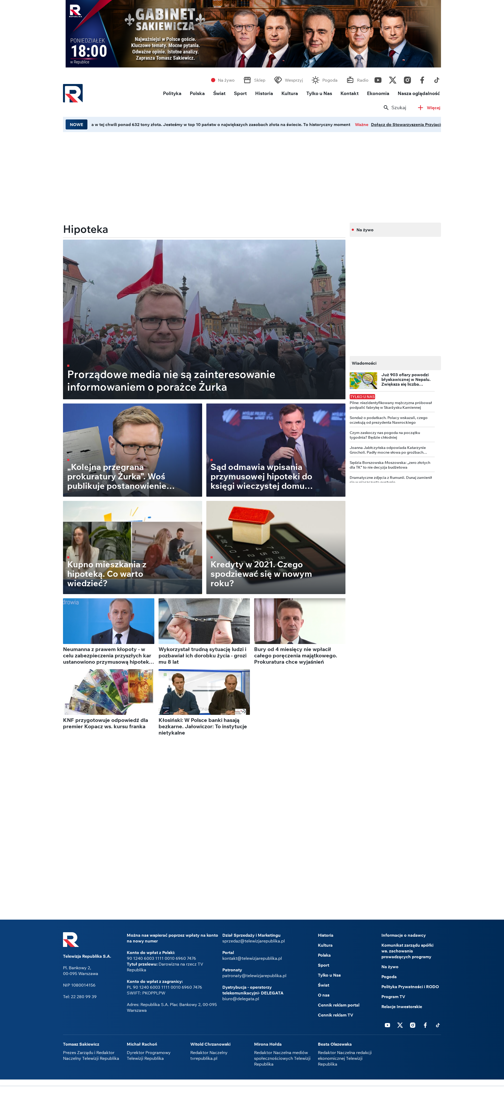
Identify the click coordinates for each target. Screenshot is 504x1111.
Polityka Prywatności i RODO (410, 986)
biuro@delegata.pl (240, 998)
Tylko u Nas (319, 93)
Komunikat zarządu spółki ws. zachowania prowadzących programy (407, 950)
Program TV (393, 996)
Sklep (259, 80)
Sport (240, 93)
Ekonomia (378, 93)
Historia (264, 93)
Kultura (289, 93)
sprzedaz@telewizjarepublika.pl (253, 941)
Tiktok (437, 78)
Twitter (392, 78)
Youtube (378, 78)
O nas (323, 995)
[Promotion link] (252, 33)
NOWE (76, 124)
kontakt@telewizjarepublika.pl (252, 958)
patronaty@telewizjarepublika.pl (254, 975)
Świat (219, 93)
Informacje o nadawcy (403, 935)
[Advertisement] (252, 1099)
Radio (363, 80)
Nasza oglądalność (419, 93)
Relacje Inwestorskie (401, 1006)
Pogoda (330, 80)
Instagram (407, 78)
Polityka (172, 93)
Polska (197, 93)
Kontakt (349, 93)
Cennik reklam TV (335, 1015)
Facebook (422, 78)
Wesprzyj (294, 80)
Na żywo (226, 80)
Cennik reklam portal (338, 1005)
